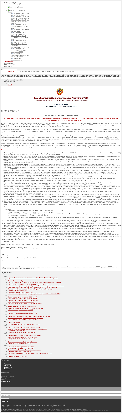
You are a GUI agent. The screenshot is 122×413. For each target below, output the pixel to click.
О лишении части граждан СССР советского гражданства (25, 318)
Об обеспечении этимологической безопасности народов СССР (27, 329)
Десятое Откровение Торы (16, 281)
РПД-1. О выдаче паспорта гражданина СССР (22, 306)
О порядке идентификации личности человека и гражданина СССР (28, 284)
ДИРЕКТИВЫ (12, 71)
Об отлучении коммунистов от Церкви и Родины (23, 300)
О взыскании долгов (14, 322)
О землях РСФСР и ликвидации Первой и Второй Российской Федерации (30, 289)
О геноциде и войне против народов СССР (21, 346)
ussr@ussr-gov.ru (6, 381)
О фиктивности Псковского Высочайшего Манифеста (24, 350)
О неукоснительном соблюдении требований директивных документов (30, 353)
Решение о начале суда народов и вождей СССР (22, 313)
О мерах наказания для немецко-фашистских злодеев (24, 324)
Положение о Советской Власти (18, 356)
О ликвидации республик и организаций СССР (22, 298)
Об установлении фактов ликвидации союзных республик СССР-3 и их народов (32, 287)
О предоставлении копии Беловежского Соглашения (24, 327)
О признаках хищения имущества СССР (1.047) (22, 297)
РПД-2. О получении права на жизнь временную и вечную (26, 308)
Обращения (7, 365)
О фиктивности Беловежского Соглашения (21, 348)
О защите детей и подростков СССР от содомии (22, 319)
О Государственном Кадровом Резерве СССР (21, 351)
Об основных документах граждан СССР (20, 310)
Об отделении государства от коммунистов (21, 302)
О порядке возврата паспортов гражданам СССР (23, 337)
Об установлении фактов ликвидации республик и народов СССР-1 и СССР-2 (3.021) (34, 294)
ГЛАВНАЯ (4, 71)
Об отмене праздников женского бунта (20, 343)
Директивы (7, 364)
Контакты (7, 369)
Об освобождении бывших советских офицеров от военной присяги (29, 316)
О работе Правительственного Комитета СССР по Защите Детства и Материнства (33, 278)
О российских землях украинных (18, 290)
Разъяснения (8, 367)
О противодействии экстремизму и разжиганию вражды (25, 303)
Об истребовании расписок (16, 330)
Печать (10, 83)
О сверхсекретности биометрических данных (22, 332)
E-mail (10, 85)
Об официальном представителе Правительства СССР (24, 335)
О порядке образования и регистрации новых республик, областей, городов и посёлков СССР (36, 282)
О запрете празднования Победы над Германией (22, 342)
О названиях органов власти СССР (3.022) (21, 292)
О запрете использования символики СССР (21, 338)
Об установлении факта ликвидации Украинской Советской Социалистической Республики (60, 75)
